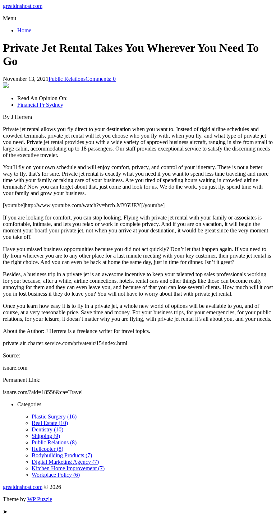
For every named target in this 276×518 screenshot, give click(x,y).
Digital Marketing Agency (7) (65, 462)
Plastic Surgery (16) (54, 416)
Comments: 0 (101, 79)
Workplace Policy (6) (56, 475)
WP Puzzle (39, 499)
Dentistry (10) (47, 429)
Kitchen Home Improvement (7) (68, 468)
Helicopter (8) (47, 449)
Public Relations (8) (54, 442)
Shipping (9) (46, 436)
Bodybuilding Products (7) (62, 455)
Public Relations (67, 79)
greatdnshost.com (22, 6)
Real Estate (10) (50, 423)
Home (24, 30)
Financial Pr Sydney (40, 105)
